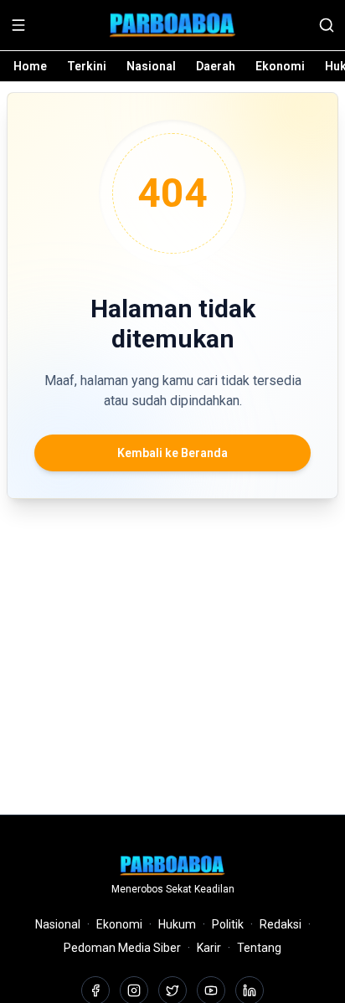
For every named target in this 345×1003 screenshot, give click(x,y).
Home (30, 66)
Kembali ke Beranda (172, 453)
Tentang (259, 947)
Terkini (86, 66)
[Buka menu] (18, 25)
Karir (209, 947)
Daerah (215, 66)
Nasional (151, 66)
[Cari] (326, 25)
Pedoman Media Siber (122, 947)
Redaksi (280, 924)
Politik (228, 924)
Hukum (177, 924)
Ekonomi (280, 66)
